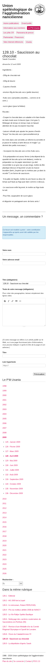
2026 (4, 573)
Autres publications (11, 23)
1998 (4, 386)
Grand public (27, 23)
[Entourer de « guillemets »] (20, 301)
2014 (4, 517)
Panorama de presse (25, 33)
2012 (4, 508)
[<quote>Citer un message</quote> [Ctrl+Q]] (16, 301)
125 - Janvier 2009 (12, 442)
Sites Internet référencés (13, 42)
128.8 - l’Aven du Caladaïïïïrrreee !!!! (16, 634)
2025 (4, 569)
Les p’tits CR (8, 33)
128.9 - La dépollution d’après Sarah (16, 643)
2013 (4, 513)
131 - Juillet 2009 (12, 470)
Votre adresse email (10, 260)
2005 (4, 419)
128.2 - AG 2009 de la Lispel (13, 600)
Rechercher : (8, 580)
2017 (4, 531)
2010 (4, 499)
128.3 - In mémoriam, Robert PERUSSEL (19, 605)
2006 (4, 423)
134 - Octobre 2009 (13, 484)
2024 (4, 564)
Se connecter (18, 661)
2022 (4, 555)
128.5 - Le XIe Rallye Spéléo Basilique (17, 614)
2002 (4, 405)
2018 (4, 536)
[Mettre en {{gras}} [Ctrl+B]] (5, 301)
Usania (29, 42)
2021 (4, 550)
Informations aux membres (14, 28)
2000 (4, 395)
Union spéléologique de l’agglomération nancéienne (17, 11)
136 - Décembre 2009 (14, 493)
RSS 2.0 (36, 661)
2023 (4, 559)
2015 (4, 522)
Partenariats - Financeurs (13, 37)
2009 (4, 437)
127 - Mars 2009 (11, 451)
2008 (4, 433)
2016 (4, 527)
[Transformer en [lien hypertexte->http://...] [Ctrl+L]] (12, 301)
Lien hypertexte (9, 362)
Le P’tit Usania (34, 28)
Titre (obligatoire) (9, 280)
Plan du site (7, 661)
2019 (4, 541)
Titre (4, 352)
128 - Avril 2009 (11, 456)
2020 (4, 545)
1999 (4, 391)
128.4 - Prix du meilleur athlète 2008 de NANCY (21, 610)
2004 (4, 414)
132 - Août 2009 (11, 475)
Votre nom (6, 250)
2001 (4, 400)
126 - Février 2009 (12, 447)
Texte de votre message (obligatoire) (18, 289)
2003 (4, 409)
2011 (4, 503)
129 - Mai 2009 (11, 461)
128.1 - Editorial (8, 596)
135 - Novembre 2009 (14, 489)
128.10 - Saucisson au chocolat (15, 639)
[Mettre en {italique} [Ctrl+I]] (9, 301)
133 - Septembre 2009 (14, 479)
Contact (28, 661)
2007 (4, 428)
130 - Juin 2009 (11, 465)
